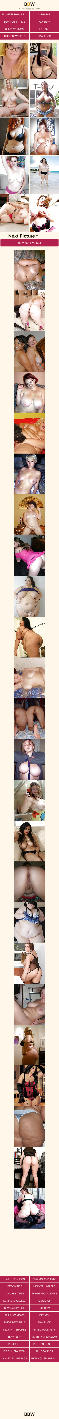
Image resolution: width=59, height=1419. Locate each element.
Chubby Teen (15, 1293)
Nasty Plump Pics (15, 1358)
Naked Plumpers (44, 1329)
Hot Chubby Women (15, 1351)
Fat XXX (44, 28)
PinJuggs (14, 1344)
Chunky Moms (15, 28)
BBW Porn (14, 1336)
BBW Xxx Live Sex (29, 242)
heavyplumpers (44, 1286)
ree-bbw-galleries (44, 1293)
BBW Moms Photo (44, 1279)
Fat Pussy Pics (15, 1279)
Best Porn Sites (44, 1344)
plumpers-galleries (15, 14)
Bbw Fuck (44, 36)
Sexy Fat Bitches (14, 1329)
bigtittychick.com (44, 1336)
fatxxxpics (14, 1286)
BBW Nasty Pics (14, 21)
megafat (44, 14)
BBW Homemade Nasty (45, 1358)
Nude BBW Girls (14, 36)
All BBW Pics (44, 1351)
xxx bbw (44, 21)
